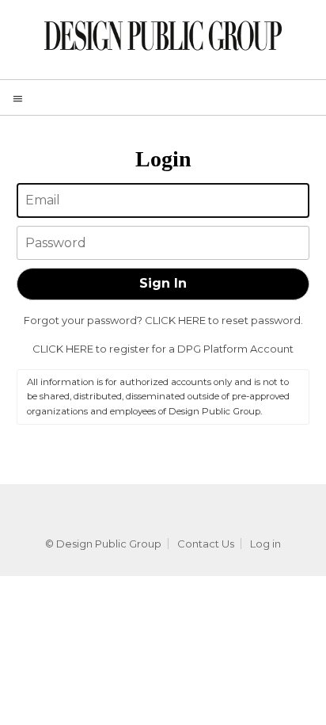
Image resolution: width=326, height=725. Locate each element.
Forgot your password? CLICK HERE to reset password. (163, 320)
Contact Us (205, 543)
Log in (265, 543)
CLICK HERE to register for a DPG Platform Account (163, 348)
